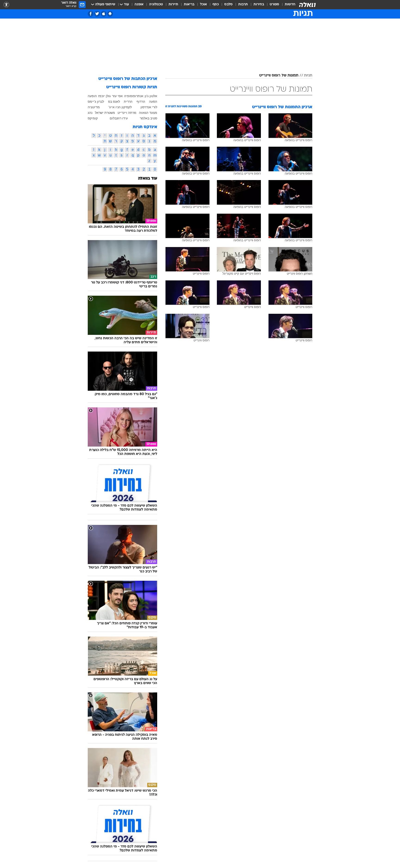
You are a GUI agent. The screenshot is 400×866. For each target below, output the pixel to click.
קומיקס (93, 118)
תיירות (173, 4)
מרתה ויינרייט (127, 112)
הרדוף (141, 101)
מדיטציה (94, 107)
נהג (90, 112)
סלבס (228, 4)
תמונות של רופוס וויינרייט (278, 75)
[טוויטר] (97, 14)
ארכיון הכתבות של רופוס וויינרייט (127, 79)
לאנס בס (114, 101)
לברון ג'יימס (96, 101)
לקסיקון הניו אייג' (120, 107)
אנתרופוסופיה (133, 96)
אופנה (139, 4)
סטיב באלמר (148, 118)
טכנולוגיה (156, 4)
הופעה (92, 96)
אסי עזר (117, 96)
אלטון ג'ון (151, 96)
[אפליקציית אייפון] (103, 14)
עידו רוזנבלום (119, 118)
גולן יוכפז (104, 96)
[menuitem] (287, 4)
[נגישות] (6, 5)
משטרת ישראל (105, 112)
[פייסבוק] (91, 14)
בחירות (258, 4)
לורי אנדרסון (149, 107)
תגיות (308, 75)
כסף (215, 4)
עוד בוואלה (147, 179)
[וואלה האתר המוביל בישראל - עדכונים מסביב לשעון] (307, 4)
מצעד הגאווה (148, 112)
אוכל (203, 4)
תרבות (243, 4)
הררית (128, 101)
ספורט (274, 4)
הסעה (153, 101)
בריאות (189, 4)
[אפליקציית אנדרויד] (110, 14)
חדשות (290, 4)
